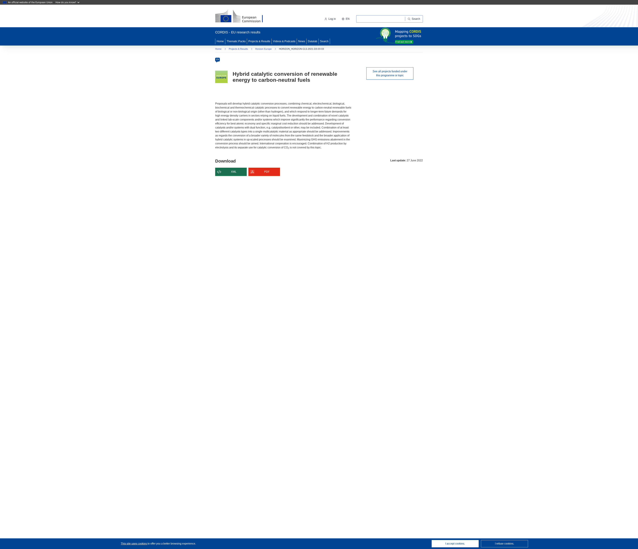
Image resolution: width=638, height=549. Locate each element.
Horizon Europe (263, 49)
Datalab (312, 41)
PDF (267, 171)
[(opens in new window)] (242, 16)
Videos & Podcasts (284, 41)
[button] (345, 19)
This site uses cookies (134, 543)
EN (217, 59)
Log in (332, 18)
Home (220, 41)
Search (324, 41)
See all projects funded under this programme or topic (390, 73)
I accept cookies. (455, 543)
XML (233, 171)
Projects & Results (259, 41)
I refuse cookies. (504, 543)
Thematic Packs (236, 41)
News (301, 41)
